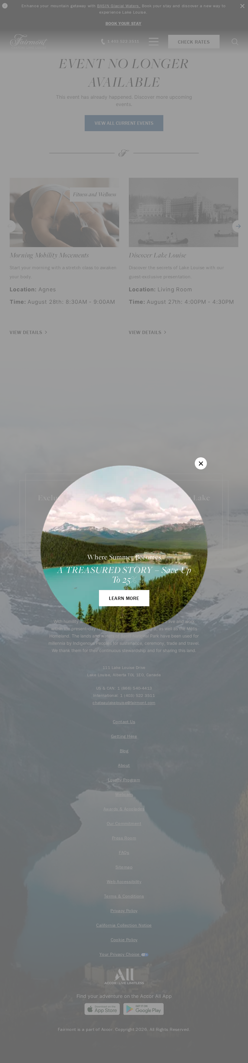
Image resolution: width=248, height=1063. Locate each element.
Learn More (124, 598)
